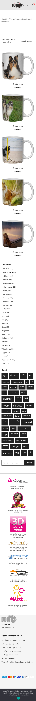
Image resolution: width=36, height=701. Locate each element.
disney (13, 387)
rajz (5, 434)
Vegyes (4, 353)
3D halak (5, 280)
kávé (17, 416)
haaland (18, 397)
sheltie (24, 433)
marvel (27, 422)
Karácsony (5, 338)
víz (17, 452)
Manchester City (14, 421)
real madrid (14, 433)
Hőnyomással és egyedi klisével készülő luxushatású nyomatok (18, 549)
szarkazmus (21, 440)
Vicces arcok (6, 360)
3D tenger (5, 302)
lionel (4, 421)
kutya (24, 411)
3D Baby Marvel (8, 272)
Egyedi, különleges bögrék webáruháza (18, 511)
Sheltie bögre (18, 84)
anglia (23, 374)
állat (24, 452)
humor (29, 405)
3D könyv (5, 291)
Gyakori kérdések (8, 658)
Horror (4, 334)
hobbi (6, 405)
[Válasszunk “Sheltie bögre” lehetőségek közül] (18, 78)
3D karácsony (7, 287)
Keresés (29, 463)
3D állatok (5, 269)
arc (30, 375)
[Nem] (33, 695)
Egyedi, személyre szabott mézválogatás (18, 605)
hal (26, 398)
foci (4, 393)
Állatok (4, 309)
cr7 (32, 381)
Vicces (4, 356)
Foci (3, 323)
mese (5, 429)
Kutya (4, 342)
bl (26, 382)
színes (5, 446)
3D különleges (7, 294)
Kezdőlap (5, 19)
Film (3, 320)
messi (13, 428)
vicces (7, 453)
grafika (23, 392)
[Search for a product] (23, 5)
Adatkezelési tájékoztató (11, 644)
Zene (3, 363)
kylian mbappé (7, 415)
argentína (6, 382)
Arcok (4, 312)
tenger (15, 446)
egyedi (22, 386)
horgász (17, 405)
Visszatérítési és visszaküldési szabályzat (17, 662)
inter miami (6, 411)
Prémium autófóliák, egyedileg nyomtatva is (18, 580)
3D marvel (5, 298)
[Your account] (28, 5)
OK (19, 698)
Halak (4, 327)
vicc (25, 446)
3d (5, 376)
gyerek (7, 398)
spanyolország (7, 440)
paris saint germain (24, 428)
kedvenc (15, 411)
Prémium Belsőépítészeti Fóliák (18, 564)
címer (4, 387)
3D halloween (7, 283)
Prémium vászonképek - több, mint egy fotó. (18, 487)
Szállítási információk (10, 655)
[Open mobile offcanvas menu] (3, 5)
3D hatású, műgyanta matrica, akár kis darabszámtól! (18, 535)
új (30, 452)
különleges (26, 415)
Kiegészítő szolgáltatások (11, 651)
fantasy (30, 386)
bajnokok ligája (17, 382)
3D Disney (5, 276)
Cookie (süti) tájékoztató (11, 648)
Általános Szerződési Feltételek (13, 640)
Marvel (4, 345)
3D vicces (5, 305)
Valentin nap (6, 349)
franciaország (13, 392)
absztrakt (14, 375)
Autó (3, 316)
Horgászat (5, 331)
